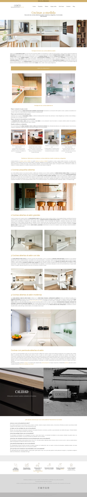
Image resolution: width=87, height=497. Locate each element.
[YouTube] (48, 488)
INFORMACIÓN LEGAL (46, 495)
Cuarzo (40, 300)
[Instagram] (41, 488)
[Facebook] (39, 488)
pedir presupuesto (45, 362)
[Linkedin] (46, 488)
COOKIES (51, 495)
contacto (26, 362)
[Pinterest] (43, 488)
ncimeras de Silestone (33, 300)
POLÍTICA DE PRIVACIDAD (39, 495)
